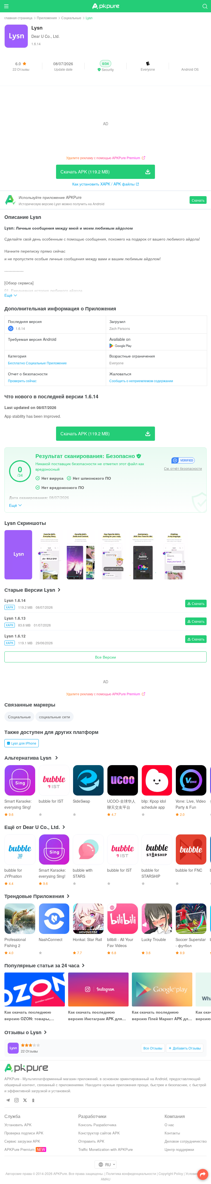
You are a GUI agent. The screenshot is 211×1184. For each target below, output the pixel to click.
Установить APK (18, 1124)
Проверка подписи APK (23, 1133)
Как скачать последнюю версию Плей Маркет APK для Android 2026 (161, 1015)
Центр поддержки (179, 1149)
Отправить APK (91, 1141)
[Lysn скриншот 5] (174, 554)
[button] (105, 66)
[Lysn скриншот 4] (143, 554)
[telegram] (7, 1100)
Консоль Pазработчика (97, 1124)
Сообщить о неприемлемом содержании (141, 380)
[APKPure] (105, 6)
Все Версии (105, 657)
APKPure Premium (19, 1149)
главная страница (18, 17)
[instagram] (16, 1100)
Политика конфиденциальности (131, 1173)
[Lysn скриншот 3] (112, 554)
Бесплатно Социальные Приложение (37, 363)
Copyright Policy (171, 1173)
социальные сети (54, 716)
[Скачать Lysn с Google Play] (120, 346)
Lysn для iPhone (23, 743)
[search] (205, 6)
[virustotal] (138, 456)
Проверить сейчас (22, 380)
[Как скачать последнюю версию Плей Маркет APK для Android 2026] (162, 989)
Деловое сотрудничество (186, 1141)
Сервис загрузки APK (22, 1141)
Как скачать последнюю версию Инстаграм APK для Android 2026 (95, 1015)
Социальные (71, 17)
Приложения (47, 17)
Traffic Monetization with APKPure (105, 1149)
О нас (169, 1124)
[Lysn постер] (18, 554)
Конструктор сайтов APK (99, 1133)
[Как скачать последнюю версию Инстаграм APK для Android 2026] (98, 989)
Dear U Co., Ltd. (45, 36)
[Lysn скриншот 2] (81, 554)
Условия (191, 1173)
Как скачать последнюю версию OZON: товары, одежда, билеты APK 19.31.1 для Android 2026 (31, 1015)
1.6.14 (20, 328)
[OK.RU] (33, 1100)
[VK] (24, 1100)
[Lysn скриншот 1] (49, 554)
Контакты (172, 1133)
